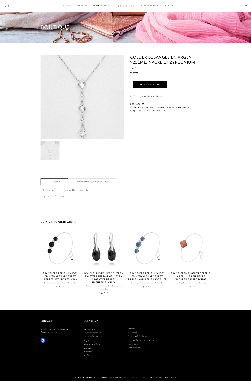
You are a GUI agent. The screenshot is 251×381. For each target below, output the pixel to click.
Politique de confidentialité (159, 377)
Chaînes (87, 351)
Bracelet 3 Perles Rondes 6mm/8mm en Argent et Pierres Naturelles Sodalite (147, 276)
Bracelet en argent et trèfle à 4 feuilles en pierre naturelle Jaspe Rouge (190, 276)
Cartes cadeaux (134, 347)
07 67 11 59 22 (56, 332)
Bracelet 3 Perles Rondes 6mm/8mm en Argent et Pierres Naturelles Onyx (60, 276)
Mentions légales (85, 377)
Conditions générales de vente (119, 377)
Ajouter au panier (150, 84)
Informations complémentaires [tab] (92, 181)
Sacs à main (132, 343)
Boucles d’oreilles (92, 344)
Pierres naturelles (154, 111)
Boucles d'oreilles (93, 286)
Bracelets (48, 283)
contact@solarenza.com (58, 329)
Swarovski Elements (93, 336)
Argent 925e (89, 328)
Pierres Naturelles (178, 107)
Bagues (87, 340)
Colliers (150, 107)
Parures (130, 328)
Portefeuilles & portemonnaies (141, 340)
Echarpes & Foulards (137, 336)
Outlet (130, 351)
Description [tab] (54, 181)
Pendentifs (132, 332)
